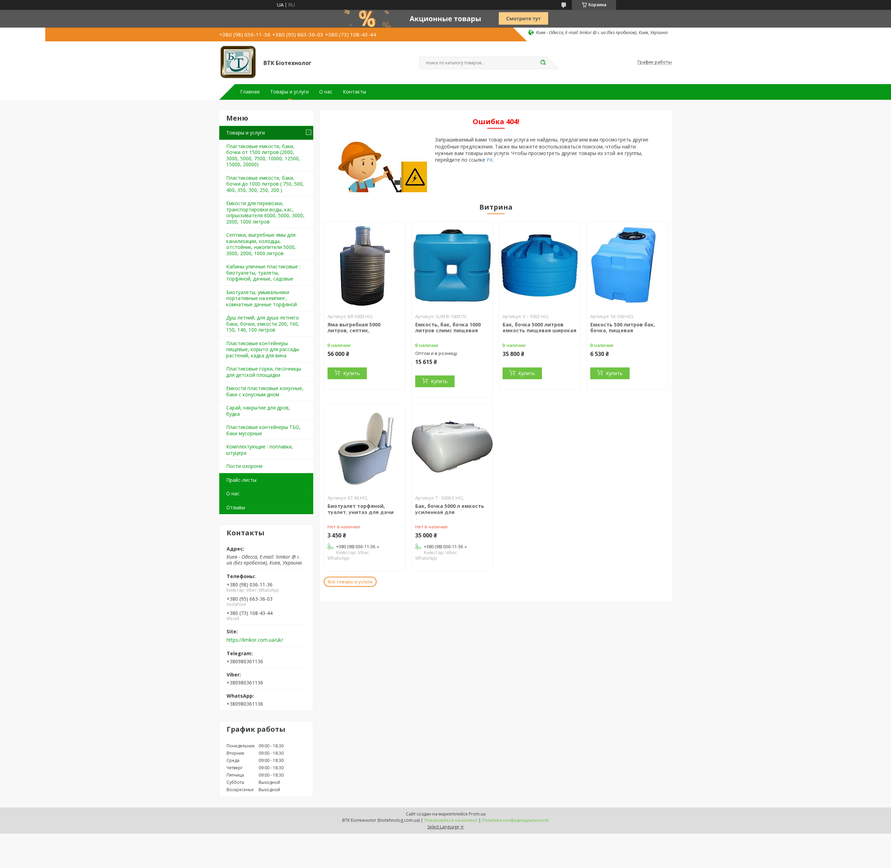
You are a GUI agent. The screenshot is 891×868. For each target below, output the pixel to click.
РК (490, 159)
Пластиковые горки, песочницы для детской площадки (263, 371)
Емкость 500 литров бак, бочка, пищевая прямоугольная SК (622, 330)
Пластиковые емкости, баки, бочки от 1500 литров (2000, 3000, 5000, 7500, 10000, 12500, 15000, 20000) (263, 155)
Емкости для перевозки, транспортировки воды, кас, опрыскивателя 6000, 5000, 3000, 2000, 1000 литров (265, 212)
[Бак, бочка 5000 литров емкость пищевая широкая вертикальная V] (539, 265)
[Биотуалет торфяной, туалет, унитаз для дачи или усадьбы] (364, 447)
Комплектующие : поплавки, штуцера (259, 449)
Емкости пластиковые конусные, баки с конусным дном (264, 391)
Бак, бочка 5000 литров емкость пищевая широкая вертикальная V (539, 330)
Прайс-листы (241, 480)
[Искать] (543, 63)
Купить (351, 373)
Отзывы (235, 507)
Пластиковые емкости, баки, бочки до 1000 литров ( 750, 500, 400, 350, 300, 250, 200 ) (265, 184)
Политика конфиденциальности (515, 820)
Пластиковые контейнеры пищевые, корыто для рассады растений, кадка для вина (262, 349)
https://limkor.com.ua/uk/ (255, 640)
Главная (250, 91)
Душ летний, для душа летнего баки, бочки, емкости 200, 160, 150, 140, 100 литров (262, 323)
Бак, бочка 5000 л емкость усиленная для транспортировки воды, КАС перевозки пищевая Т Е (452, 515)
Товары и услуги (289, 91)
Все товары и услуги (350, 581)
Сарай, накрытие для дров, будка (258, 410)
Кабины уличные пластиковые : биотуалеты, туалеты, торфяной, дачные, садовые (263, 272)
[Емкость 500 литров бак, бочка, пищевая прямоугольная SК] (627, 265)
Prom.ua (477, 814)
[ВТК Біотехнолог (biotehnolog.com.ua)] (238, 62)
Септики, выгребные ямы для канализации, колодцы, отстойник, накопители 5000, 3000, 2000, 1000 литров (261, 244)
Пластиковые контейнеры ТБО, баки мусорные (263, 430)
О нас (325, 91)
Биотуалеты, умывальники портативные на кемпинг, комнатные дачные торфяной (261, 298)
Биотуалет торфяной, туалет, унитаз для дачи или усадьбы (361, 512)
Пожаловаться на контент (451, 820)
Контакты (354, 91)
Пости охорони (244, 466)
